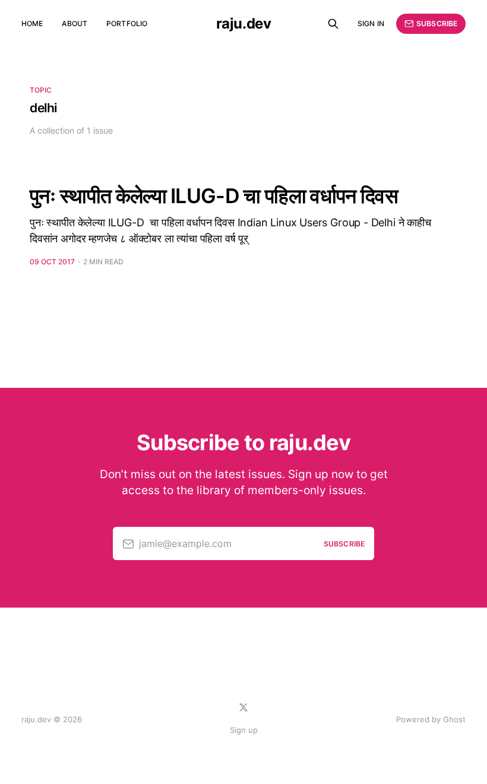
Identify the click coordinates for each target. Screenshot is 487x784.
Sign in (371, 23)
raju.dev (243, 24)
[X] (243, 707)
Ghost (454, 719)
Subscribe (436, 23)
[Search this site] (333, 24)
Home (32, 23)
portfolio (126, 23)
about (74, 23)
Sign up (244, 730)
